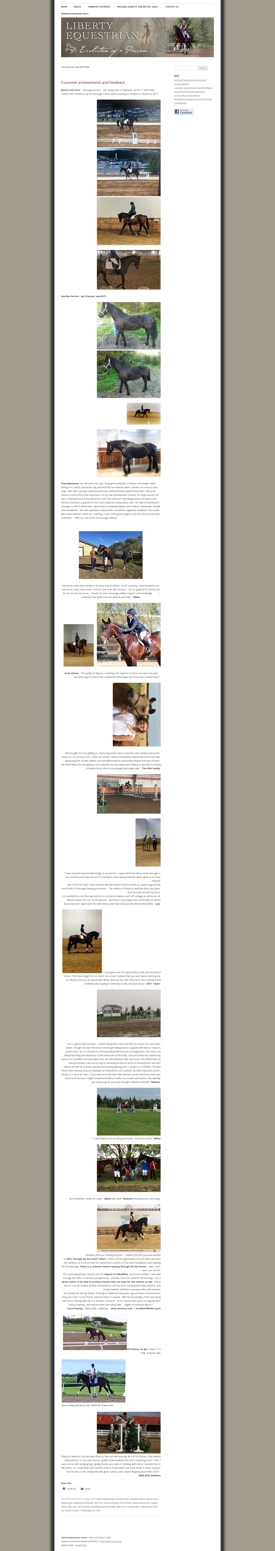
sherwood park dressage (103, 1506)
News (64, 6)
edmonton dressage (84, 1502)
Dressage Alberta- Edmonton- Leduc (137, 6)
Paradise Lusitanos (99, 6)
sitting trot (121, 1506)
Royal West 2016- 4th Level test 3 (189, 91)
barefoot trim (122, 1498)
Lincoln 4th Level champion (187, 95)
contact (149, 1498)
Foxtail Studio (81, 1545)
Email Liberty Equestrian (110, 1541)
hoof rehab (125, 1502)
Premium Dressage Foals (74, 13)
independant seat (140, 1502)
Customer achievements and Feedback (93, 82)
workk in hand (72, 1510)
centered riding (137, 1498)
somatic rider (133, 1506)
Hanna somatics (111, 1502)
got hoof (99, 1502)
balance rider (108, 1498)
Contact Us (171, 6)
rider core (72, 1506)
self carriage (84, 1506)
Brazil (77, 6)
